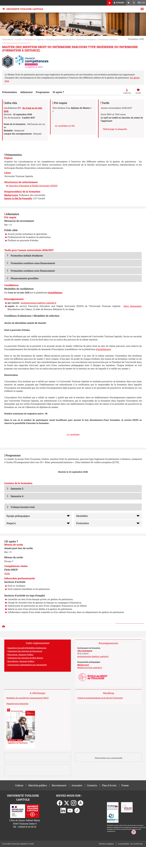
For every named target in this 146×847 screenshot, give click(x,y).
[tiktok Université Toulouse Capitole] (77, 810)
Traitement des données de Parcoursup (24, 651)
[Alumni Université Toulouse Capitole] (80, 802)
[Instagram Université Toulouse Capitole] (73, 802)
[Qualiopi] (112, 807)
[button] (73, 255)
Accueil (18, 39)
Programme (42, 92)
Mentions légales (106, 844)
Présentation (9, 92)
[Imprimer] (4, 627)
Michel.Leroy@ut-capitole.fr (89, 667)
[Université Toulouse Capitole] (32, 810)
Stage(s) (11, 523)
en (143, 2)
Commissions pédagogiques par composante (27, 664)
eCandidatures (103, 349)
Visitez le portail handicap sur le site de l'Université (100, 698)
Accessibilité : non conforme (130, 844)
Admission (26, 92)
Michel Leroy (83, 665)
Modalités (82, 516)
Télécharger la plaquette (115, 129)
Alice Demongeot (132, 306)
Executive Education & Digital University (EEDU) (33, 185)
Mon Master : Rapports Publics (20, 661)
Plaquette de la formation (17, 703)
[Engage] (112, 817)
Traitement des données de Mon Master (25, 658)
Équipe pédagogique (18, 516)
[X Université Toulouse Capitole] (66, 802)
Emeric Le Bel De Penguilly (18, 198)
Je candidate (73, 434)
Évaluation (82, 523)
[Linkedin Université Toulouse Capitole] (63, 810)
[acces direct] (128, 3)
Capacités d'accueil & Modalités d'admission (26, 648)
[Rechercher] (134, 3)
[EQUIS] (127, 807)
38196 (7, 573)
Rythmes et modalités (86, 39)
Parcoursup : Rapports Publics (20, 654)
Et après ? (58, 92)
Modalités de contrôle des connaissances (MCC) (27, 698)
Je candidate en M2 (65, 125)
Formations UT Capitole (33, 39)
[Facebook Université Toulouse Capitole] (59, 802)
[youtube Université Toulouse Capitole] (70, 810)
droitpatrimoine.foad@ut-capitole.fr (38, 302)
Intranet (120, 3)
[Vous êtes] (109, 3)
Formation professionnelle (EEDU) (60, 39)
